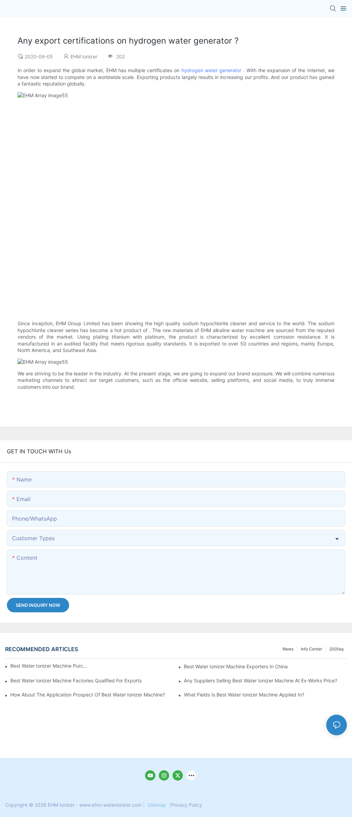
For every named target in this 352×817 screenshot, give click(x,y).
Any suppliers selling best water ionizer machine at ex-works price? (260, 680)
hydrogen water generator (211, 70)
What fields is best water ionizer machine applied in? (244, 694)
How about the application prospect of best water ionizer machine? (87, 694)
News (288, 648)
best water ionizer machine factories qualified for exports (76, 680)
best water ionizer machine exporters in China (236, 666)
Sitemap (156, 805)
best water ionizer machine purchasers (49, 666)
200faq (336, 648)
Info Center (311, 648)
